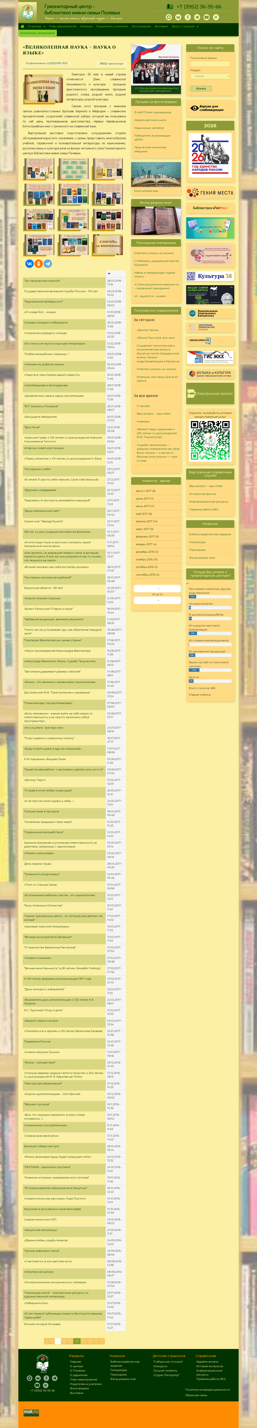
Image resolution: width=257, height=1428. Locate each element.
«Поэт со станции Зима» (40, 884)
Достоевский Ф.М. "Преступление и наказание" (57, 692)
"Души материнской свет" (42, 510)
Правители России (37, 1041)
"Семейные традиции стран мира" (48, 822)
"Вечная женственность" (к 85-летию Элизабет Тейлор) (62, 968)
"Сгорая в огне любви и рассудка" (48, 790)
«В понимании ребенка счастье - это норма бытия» (59, 895)
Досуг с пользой (182, 27)
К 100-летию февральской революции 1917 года (57, 978)
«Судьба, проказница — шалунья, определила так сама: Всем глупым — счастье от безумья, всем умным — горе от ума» (158, 452)
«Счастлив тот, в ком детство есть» (48, 1261)
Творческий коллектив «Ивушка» (150, 149)
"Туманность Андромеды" (42, 874)
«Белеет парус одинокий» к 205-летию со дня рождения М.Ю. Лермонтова (157, 433)
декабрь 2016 (145, 551)
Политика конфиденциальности (207, 1389)
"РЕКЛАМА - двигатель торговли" (47, 1167)
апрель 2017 (144, 521)
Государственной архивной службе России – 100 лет (61, 291)
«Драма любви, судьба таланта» (46, 1240)
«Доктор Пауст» (35, 780)
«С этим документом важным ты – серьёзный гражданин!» (156, 286)
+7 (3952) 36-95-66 (199, 7)
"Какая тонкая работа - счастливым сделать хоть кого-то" (63, 769)
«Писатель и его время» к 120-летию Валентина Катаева (63, 1031)
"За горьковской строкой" (42, 280)
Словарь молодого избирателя (46, 322)
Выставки (161, 26)
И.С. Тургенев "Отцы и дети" (43, 1010)
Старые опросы (200, 694)
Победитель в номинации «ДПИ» (152, 137)
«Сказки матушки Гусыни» (42, 1052)
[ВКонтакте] (29, 263)
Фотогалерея (141, 26)
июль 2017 (143, 498)
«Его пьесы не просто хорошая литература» (54, 343)
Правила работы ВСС (204, 509)
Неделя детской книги (150, 120)
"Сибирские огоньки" (168, 1361)
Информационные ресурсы (208, 501)
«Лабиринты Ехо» (36, 1303)
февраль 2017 (145, 536)
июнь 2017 (143, 506)
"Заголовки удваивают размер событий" (52, 671)
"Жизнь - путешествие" (40, 1062)
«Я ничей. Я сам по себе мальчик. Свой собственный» (61, 479)
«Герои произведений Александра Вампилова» (57, 650)
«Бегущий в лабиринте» (40, 416)
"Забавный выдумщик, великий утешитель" (54, 619)
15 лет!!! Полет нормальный (152, 112)
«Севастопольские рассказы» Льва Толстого (55, 1198)
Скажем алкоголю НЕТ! (40, 1219)
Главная (22, 26)
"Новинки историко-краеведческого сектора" (56, 1177)
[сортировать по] (108, 273)
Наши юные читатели (149, 128)
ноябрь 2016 (144, 559)
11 (84, 1341)
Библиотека (210, 207)
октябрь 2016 (145, 567)
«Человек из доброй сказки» (44, 364)
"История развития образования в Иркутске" (55, 1188)
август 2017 (143, 491)
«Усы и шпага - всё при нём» (44, 727)
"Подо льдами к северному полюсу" (49, 738)
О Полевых (77, 1370)
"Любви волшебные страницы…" (46, 354)
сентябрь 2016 (145, 574)
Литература (197, 542)
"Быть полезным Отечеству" (43, 905)
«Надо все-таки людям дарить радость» (52, 374)
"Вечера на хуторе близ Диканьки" (48, 937)
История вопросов (202, 494)
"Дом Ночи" (32, 427)
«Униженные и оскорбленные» (45, 1125)
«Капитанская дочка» (38, 1271)
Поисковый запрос (203, 58)
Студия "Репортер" (166, 1375)
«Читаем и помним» (37, 958)
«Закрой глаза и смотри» (41, 1020)
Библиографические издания (210, 534)
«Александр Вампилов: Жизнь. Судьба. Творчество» (60, 661)
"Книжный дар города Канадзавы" (48, 703)
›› (158, 600)
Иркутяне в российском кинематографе (52, 1209)
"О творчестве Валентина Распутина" (50, 947)
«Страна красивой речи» (41, 1135)
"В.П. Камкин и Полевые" (41, 406)
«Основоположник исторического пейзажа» (55, 1282)
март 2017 (142, 529)
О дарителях (79, 1375)
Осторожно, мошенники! (37, 33)
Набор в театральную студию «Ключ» (154, 274)
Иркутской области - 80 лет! (43, 588)
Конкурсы (160, 1366)
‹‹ (158, 588)
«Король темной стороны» (42, 598)
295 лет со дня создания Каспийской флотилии (57, 531)
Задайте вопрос (207, 1361)
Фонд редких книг (202, 557)
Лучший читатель (165, 1370)
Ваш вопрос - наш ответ (153, 413)
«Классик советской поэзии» (44, 448)
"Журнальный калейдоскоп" (43, 301)
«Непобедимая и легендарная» (46, 385)
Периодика (197, 549)
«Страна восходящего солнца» (45, 333)
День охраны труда (37, 863)
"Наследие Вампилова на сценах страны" (53, 640)
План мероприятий (62, 26)
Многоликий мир (146, 191)
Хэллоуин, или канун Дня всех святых (157, 379)
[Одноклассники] (38, 263)
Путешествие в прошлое (41, 811)
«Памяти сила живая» (39, 853)
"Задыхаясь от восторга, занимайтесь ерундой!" (57, 500)
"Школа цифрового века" (41, 1250)
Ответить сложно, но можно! (154, 253)
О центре (33, 27)
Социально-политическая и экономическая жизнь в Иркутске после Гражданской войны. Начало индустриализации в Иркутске (158, 353)
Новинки (86, 26)
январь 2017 (144, 544)
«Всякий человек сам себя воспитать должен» (56, 567)
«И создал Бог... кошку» (40, 312)
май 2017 (142, 513)
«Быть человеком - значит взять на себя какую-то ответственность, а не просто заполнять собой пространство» (58, 717)
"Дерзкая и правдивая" (40, 490)
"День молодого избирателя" (44, 989)
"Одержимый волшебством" (44, 832)
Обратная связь (196, 1395)
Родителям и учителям (112, 26)
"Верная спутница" (37, 1104)
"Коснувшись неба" (37, 469)
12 (90, 1341)
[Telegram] (48, 263)
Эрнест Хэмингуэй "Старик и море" (48, 608)
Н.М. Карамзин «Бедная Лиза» (45, 759)
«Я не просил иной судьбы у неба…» (49, 801)
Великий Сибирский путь (41, 1146)
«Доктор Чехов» (148, 330)
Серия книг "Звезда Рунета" (43, 521)
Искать (201, 88)
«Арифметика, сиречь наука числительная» (54, 395)
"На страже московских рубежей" (48, 577)
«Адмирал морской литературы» (47, 926)
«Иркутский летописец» (40, 1230)
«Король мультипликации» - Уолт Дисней (52, 1094)
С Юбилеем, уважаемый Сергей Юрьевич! (156, 263)
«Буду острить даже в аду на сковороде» (52, 748)
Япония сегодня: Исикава (42, 1324)
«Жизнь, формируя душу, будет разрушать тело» (57, 1156)
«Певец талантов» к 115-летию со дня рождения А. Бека (62, 458)
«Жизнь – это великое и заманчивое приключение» (60, 682)
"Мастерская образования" (43, 1083)
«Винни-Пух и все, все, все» (156, 337)
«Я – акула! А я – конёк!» (156, 90)
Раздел (195, 70)
